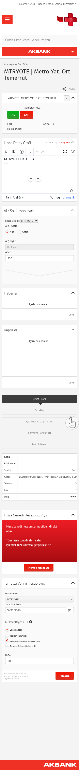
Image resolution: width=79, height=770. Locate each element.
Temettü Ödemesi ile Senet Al (22, 646)
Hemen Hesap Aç (38, 567)
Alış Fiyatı (10, 240)
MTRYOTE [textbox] (13, 599)
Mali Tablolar (39, 444)
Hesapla (64, 676)
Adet (8, 252)
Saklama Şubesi (26, 3)
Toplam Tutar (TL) (18, 635)
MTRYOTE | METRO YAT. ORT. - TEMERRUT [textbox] (31, 98)
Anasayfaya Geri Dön (16, 64)
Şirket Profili (39, 398)
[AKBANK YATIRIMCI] (52, 19)
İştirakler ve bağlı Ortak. (39, 421)
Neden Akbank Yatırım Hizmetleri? (57, 3)
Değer (8, 655)
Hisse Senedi (11, 593)
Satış (25, 231)
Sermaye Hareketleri (39, 432)
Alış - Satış (11, 225)
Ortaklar (39, 410)
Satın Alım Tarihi (13, 604)
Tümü (70, 314)
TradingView (64, 142)
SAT (26, 115)
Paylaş (71, 89)
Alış (12, 231)
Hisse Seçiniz (12, 220)
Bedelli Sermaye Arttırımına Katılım (25, 641)
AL (13, 115)
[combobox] (38, 98)
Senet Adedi (16, 629)
